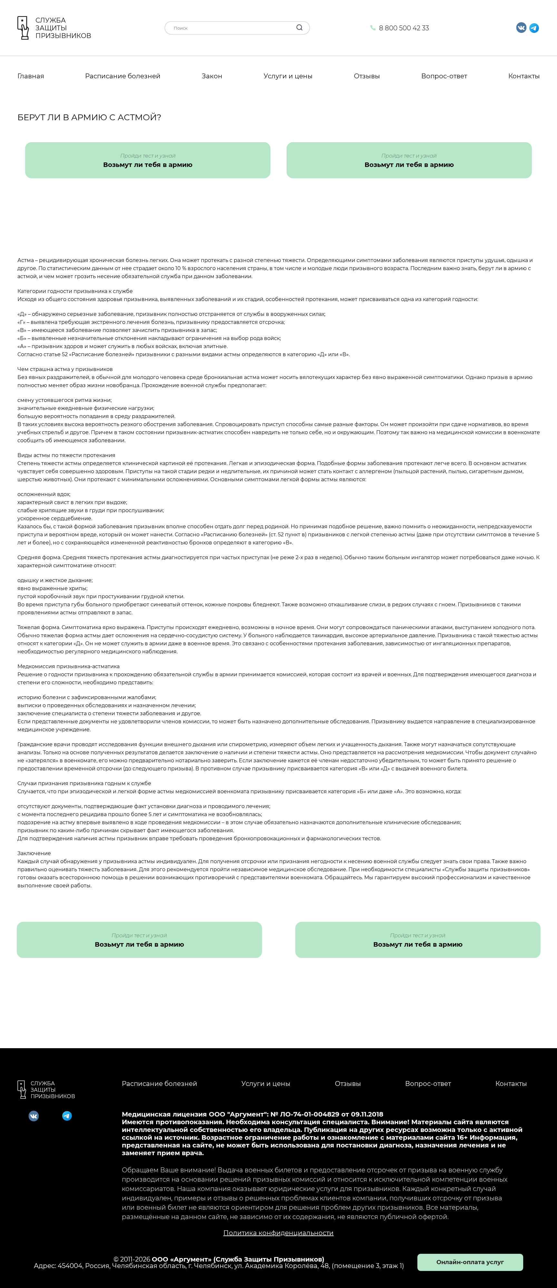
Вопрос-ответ (444, 76)
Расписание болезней (123, 76)
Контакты (524, 76)
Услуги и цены (288, 76)
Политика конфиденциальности (278, 1233)
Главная (30, 76)
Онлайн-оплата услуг (470, 1262)
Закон (212, 76)
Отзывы (367, 76)
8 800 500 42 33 (404, 28)
